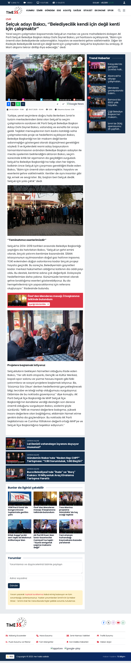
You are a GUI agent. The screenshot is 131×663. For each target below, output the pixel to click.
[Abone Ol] (75, 103)
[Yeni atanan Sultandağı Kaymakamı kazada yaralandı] (71, 526)
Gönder (14, 585)
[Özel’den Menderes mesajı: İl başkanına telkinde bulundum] (45, 498)
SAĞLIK (77, 10)
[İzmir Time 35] (14, 10)
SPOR (110, 10)
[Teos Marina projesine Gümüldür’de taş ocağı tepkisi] (71, 498)
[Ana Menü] (124, 10)
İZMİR (40, 10)
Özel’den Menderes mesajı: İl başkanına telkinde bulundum (44, 510)
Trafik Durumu (106, 635)
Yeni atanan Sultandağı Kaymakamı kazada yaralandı (70, 539)
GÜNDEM (50, 10)
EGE (59, 10)
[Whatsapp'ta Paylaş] (18, 104)
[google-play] (72, 648)
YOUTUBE (44, 2)
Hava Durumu (46, 635)
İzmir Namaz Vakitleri (80, 635)
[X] (108, 622)
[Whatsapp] (123, 622)
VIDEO (29, 2)
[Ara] (119, 10)
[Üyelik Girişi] (123, 3)
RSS (11, 656)
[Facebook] (104, 622)
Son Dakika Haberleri (78, 642)
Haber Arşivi (105, 642)
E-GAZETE (60, 2)
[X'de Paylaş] (13, 104)
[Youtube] (118, 622)
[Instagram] (113, 622)
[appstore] (57, 648)
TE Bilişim (121, 656)
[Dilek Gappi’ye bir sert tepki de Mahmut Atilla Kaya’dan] (19, 526)
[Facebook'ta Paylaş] (8, 104)
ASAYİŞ (67, 10)
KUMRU (30, 10)
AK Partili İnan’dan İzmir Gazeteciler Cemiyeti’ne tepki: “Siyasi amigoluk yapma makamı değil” (44, 541)
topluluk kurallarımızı (34, 594)
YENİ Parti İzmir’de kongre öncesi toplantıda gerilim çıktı (18, 511)
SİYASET (87, 10)
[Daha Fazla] (23, 104)
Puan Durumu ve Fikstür (19, 642)
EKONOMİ (100, 10)
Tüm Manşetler (46, 642)
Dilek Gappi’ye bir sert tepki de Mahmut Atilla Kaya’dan (19, 537)
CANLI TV (15, 2)
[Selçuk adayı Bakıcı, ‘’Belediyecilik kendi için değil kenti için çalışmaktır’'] (45, 77)
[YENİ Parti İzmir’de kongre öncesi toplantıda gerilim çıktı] (19, 498)
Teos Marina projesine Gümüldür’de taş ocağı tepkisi (68, 511)
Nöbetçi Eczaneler (17, 635)
